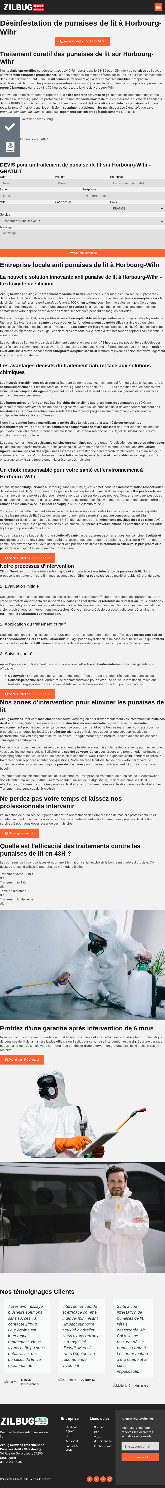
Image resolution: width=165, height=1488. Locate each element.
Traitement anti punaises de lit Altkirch (27, 788)
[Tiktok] (109, 1479)
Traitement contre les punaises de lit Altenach (52, 784)
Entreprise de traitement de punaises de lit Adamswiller (119, 776)
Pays (113, 202)
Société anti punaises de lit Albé (23, 780)
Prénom (60, 176)
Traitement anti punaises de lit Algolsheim (77, 780)
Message (6, 227)
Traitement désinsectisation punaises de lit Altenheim (125, 784)
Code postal (63, 202)
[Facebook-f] (90, 1479)
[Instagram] (103, 1479)
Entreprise (117, 176)
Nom (3, 176)
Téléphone (89, 189)
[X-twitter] (96, 1479)
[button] (158, 7)
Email (3, 189)
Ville (2, 202)
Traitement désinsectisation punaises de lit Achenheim (39, 776)
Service (5, 214)
